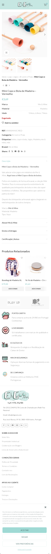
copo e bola (22, 139)
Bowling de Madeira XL (12, 280)
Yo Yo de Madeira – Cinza (36, 280)
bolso (14, 139)
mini (8, 142)
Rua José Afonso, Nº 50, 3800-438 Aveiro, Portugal (22, 419)
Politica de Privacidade (10, 462)
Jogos (15, 77)
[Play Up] (14, 302)
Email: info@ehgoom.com (12, 415)
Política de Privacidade (25, 549)
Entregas (5, 495)
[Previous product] (3, 85)
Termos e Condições (9, 466)
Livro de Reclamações (10, 475)
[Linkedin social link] (21, 151)
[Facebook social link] (9, 151)
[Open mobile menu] (3, 4)
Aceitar (24, 530)
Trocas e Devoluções (10, 499)
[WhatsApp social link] (24, 151)
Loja (10, 77)
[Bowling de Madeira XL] (13, 267)
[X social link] (12, 151)
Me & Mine (13, 147)
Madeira (36, 139)
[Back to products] (6, 85)
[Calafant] (37, 302)
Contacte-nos (7, 470)
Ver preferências (24, 544)
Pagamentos (6, 491)
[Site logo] (24, 4)
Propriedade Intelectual (10, 441)
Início (4, 77)
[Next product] (9, 85)
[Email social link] (15, 151)
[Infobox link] (25, 317)
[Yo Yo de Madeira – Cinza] (36, 267)
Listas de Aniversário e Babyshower (15, 450)
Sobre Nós (6, 437)
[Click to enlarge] (6, 52)
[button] (45, 507)
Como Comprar (8, 487)
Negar (24, 537)
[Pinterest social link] (18, 151)
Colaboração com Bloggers (12, 446)
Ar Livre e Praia (26, 77)
